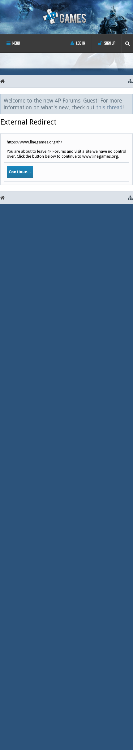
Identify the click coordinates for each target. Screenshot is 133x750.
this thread (109, 107)
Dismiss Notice (128, 100)
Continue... (20, 171)
